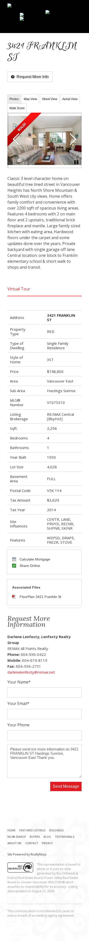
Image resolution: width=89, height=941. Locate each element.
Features (17, 540)
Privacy (47, 843)
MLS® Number (17, 402)
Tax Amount (20, 500)
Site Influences (18, 523)
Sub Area (17, 390)
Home (11, 830)
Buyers (35, 836)
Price (14, 371)
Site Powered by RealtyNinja (26, 854)
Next (73, 139)
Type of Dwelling (17, 345)
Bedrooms (19, 438)
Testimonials (64, 836)
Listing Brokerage (19, 416)
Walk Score (17, 108)
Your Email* (18, 703)
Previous (16, 139)
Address (17, 317)
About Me (14, 843)
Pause (76, 161)
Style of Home (16, 359)
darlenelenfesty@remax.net (31, 672)
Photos (14, 99)
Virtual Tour (18, 289)
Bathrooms (19, 447)
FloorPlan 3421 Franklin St (40, 597)
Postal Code (20, 490)
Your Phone (18, 725)
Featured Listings (32, 830)
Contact (31, 843)
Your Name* (19, 682)
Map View (30, 99)
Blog (47, 836)
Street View (49, 99)
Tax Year (17, 509)
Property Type (17, 331)
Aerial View (70, 99)
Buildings (56, 830)
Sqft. (14, 428)
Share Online (29, 566)
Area (14, 381)
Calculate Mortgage (34, 559)
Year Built (18, 457)
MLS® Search (16, 836)
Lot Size (16, 467)
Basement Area (18, 478)
